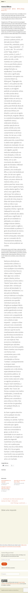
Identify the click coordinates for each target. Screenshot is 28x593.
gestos (2, 10)
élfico (19, 8)
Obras (14, 8)
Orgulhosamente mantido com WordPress (9, 590)
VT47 (6, 10)
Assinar (4, 564)
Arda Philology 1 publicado (19, 503)
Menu (2, 1)
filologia (22, 8)
